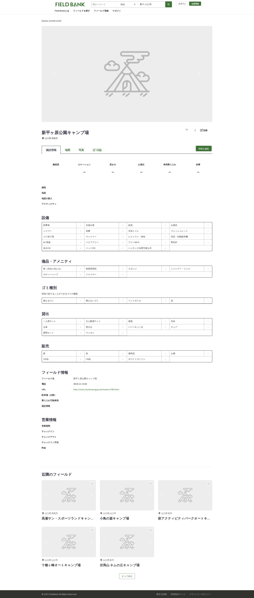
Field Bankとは (62, 10)
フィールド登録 (101, 10)
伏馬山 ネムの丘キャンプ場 (120, 565)
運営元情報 (161, 594)
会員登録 (195, 4)
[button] (54, 74)
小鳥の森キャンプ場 (114, 518)
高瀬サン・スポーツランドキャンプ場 (69, 518)
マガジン (116, 10)
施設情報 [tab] (51, 149)
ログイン (182, 4)
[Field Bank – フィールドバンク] (70, 4)
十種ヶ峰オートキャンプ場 (61, 565)
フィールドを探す (81, 10)
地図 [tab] (67, 149)
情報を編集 (203, 148)
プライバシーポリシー (199, 594)
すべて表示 (127, 576)
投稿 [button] (205, 130)
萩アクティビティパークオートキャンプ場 (189, 518)
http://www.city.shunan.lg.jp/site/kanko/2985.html (96, 389)
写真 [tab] (81, 149)
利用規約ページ (178, 594)
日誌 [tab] (99, 149)
